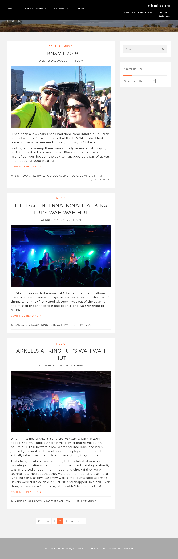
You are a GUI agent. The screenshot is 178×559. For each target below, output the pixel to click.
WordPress (80, 548)
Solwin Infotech (122, 548)
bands (19, 324)
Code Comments (34, 8)
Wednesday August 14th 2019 (61, 60)
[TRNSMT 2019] (61, 96)
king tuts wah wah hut (59, 324)
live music (70, 175)
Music (68, 46)
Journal (55, 46)
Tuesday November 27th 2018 (61, 365)
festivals (39, 175)
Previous (43, 521)
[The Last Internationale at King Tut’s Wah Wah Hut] (61, 255)
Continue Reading (25, 166)
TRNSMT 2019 (61, 53)
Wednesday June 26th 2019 (61, 219)
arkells (20, 501)
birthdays (22, 175)
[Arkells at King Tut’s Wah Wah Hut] (61, 401)
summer (86, 175)
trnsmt (99, 175)
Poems (80, 8)
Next (81, 521)
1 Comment (103, 179)
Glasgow (54, 175)
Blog (12, 8)
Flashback (60, 8)
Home (11, 20)
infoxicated (159, 5)
